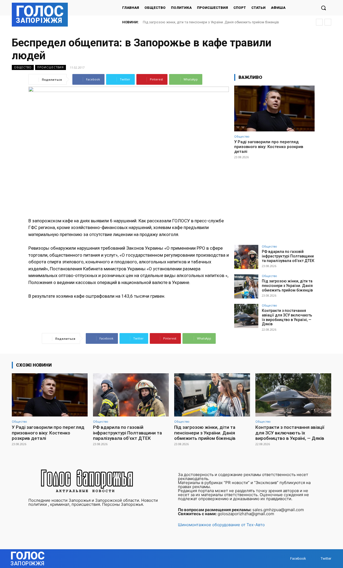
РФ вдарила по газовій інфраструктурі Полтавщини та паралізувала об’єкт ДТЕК (288, 256)
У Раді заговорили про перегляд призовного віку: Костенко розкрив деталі (268, 146)
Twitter (326, 558)
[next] (328, 22)
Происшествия (50, 67)
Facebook (298, 558)
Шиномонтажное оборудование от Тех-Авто (221, 524)
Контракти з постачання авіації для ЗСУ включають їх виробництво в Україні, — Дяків (287, 317)
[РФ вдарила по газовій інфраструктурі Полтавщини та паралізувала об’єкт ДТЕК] (246, 257)
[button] (323, 8)
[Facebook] (285, 558)
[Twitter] (315, 558)
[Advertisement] (274, 199)
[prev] (319, 22)
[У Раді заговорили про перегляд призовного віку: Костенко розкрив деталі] (274, 108)
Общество (23, 67)
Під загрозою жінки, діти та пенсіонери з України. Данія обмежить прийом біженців (211, 22)
